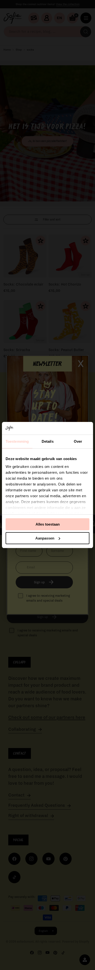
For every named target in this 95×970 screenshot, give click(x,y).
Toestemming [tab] (17, 441)
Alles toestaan (48, 524)
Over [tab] (78, 441)
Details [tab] (48, 441)
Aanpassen (44, 538)
